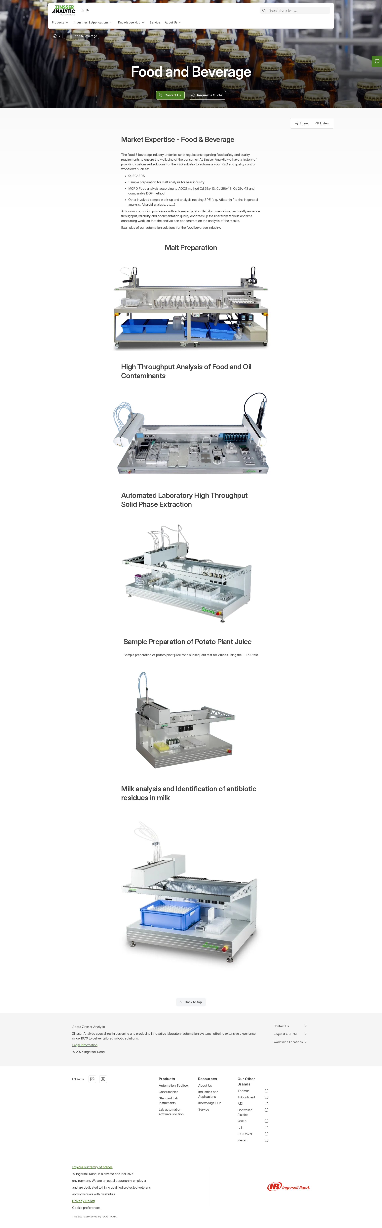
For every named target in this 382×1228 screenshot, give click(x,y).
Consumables (168, 1092)
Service (203, 1109)
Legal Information (84, 1045)
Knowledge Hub (209, 1103)
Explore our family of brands (92, 1167)
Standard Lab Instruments (168, 1100)
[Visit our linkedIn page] (92, 1079)
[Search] (263, 10)
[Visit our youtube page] (103, 1079)
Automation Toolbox (174, 1085)
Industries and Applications (208, 1094)
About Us (205, 1085)
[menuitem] (60, 22)
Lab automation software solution (171, 1111)
